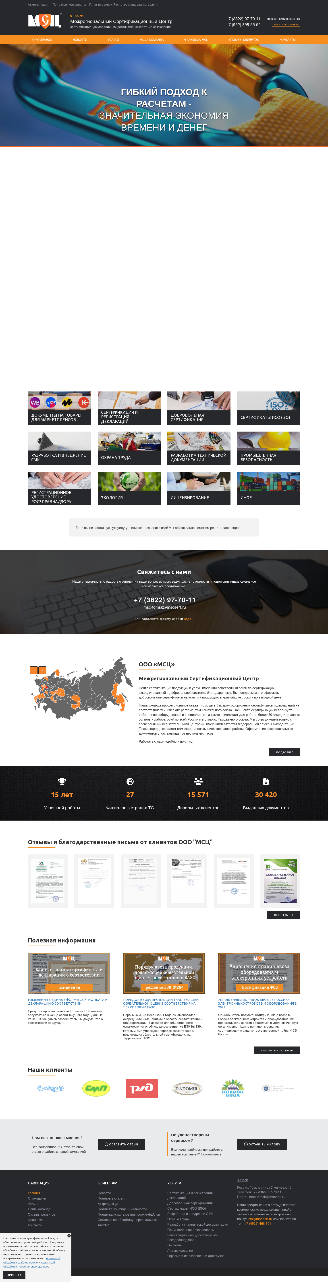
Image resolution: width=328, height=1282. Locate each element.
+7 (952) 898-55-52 (243, 24)
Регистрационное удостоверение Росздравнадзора (51, 497)
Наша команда (152, 39)
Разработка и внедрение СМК (58, 457)
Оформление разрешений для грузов (195, 1255)
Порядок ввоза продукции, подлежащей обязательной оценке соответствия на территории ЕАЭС (161, 1003)
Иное (246, 498)
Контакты (288, 39)
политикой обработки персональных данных (29, 1264)
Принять (14, 1274)
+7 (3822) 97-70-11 (243, 18)
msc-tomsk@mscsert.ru (283, 18)
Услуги (113, 39)
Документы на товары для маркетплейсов (56, 417)
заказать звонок (286, 24)
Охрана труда (116, 457)
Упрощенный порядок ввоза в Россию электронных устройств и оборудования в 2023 (257, 1003)
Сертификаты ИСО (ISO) (265, 417)
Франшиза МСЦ (196, 39)
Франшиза (36, 1219)
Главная (34, 1192)
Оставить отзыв (123, 1144)
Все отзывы (283, 915)
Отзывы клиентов (244, 39)
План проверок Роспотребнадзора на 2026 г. (123, 4)
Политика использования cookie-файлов (129, 1214)
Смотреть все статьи (277, 1050)
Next (323, 208)
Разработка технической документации (198, 457)
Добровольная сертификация (187, 417)
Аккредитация (38, 4)
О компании (42, 39)
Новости (80, 39)
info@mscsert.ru (260, 1218)
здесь (188, 618)
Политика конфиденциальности (122, 1208)
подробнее (284, 752)
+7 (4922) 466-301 (257, 1223)
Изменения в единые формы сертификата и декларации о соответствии (68, 1001)
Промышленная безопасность (258, 457)
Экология (112, 498)
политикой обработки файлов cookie (31, 1260)
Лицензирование (190, 498)
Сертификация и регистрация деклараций (119, 416)
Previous (4, 208)
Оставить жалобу (264, 1144)
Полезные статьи (111, 1198)
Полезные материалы (69, 4)
